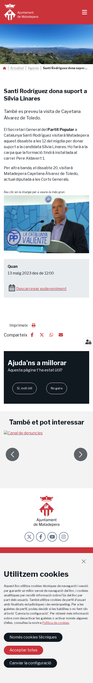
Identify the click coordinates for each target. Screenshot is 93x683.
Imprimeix (19, 325)
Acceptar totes (23, 650)
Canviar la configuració (30, 663)
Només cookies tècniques (33, 637)
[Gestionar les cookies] (88, 341)
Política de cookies (55, 623)
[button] (46, 224)
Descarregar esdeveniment (41, 288)
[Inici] (21, 12)
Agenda (33, 68)
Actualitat (17, 68)
